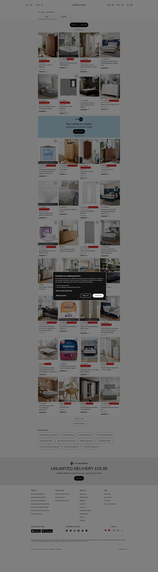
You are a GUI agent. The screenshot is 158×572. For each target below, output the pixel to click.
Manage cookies (61, 296)
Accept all (98, 296)
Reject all (86, 296)
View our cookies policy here (64, 291)
